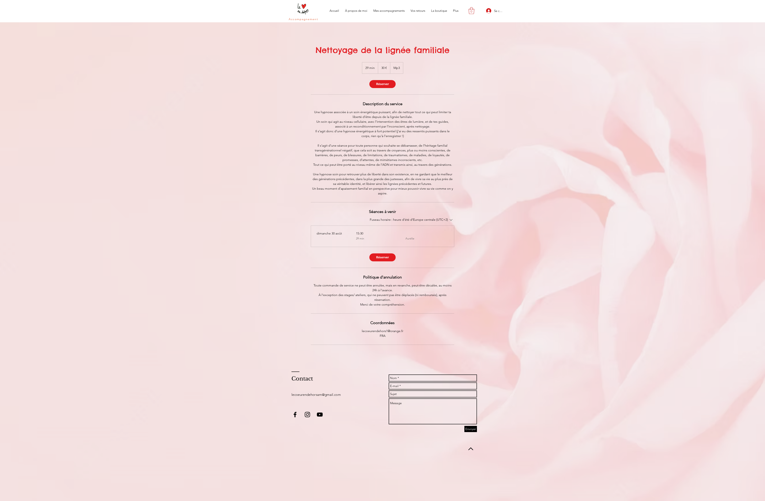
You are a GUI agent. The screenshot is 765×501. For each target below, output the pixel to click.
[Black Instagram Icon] (307, 414)
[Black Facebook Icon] (295, 414)
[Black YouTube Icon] (319, 414)
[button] (471, 10)
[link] (382, 84)
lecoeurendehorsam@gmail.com (316, 395)
